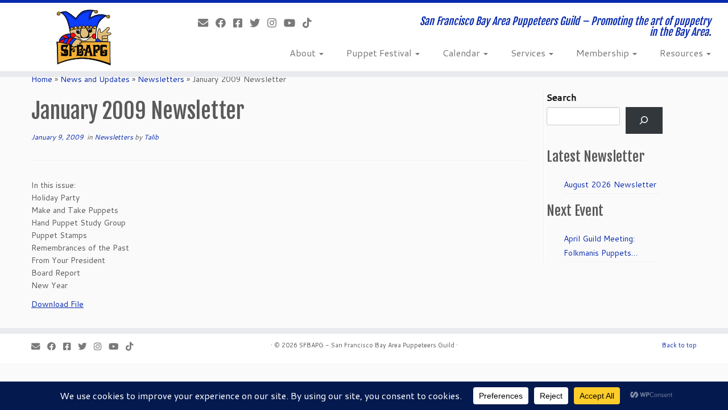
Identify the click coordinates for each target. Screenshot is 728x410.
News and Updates (95, 79)
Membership (603, 52)
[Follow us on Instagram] (275, 22)
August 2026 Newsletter (610, 184)
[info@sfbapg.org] (207, 22)
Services (529, 52)
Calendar (462, 52)
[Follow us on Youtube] (293, 22)
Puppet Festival (380, 52)
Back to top (679, 345)
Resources (682, 52)
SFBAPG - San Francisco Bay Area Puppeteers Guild (376, 345)
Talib (151, 137)
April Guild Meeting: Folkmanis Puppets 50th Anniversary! (599, 246)
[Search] (644, 120)
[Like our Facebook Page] (224, 22)
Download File (57, 304)
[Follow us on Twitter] (258, 22)
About (303, 52)
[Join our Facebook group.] (241, 22)
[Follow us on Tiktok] (311, 22)
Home (41, 79)
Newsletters (161, 79)
